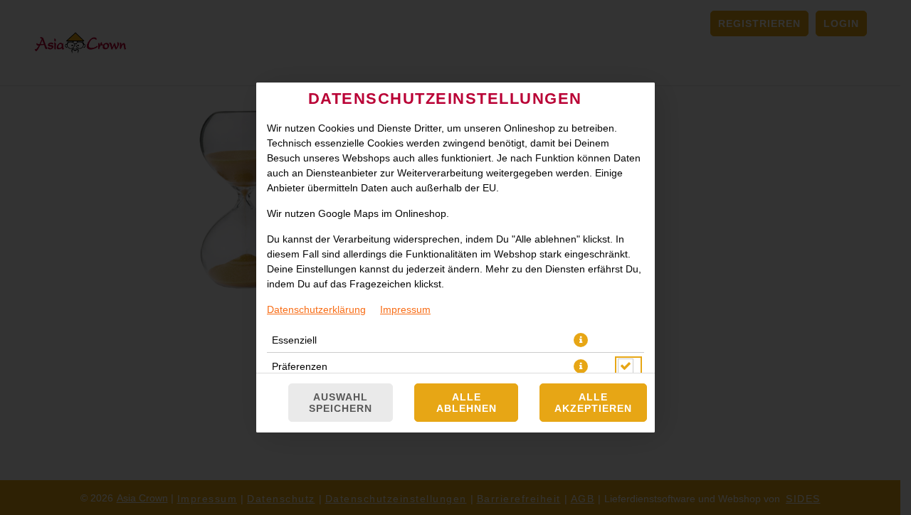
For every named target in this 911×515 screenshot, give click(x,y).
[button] (581, 340)
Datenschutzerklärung (316, 309)
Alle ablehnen (466, 402)
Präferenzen (299, 366)
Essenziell (294, 340)
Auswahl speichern (340, 402)
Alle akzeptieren (593, 402)
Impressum (405, 309)
